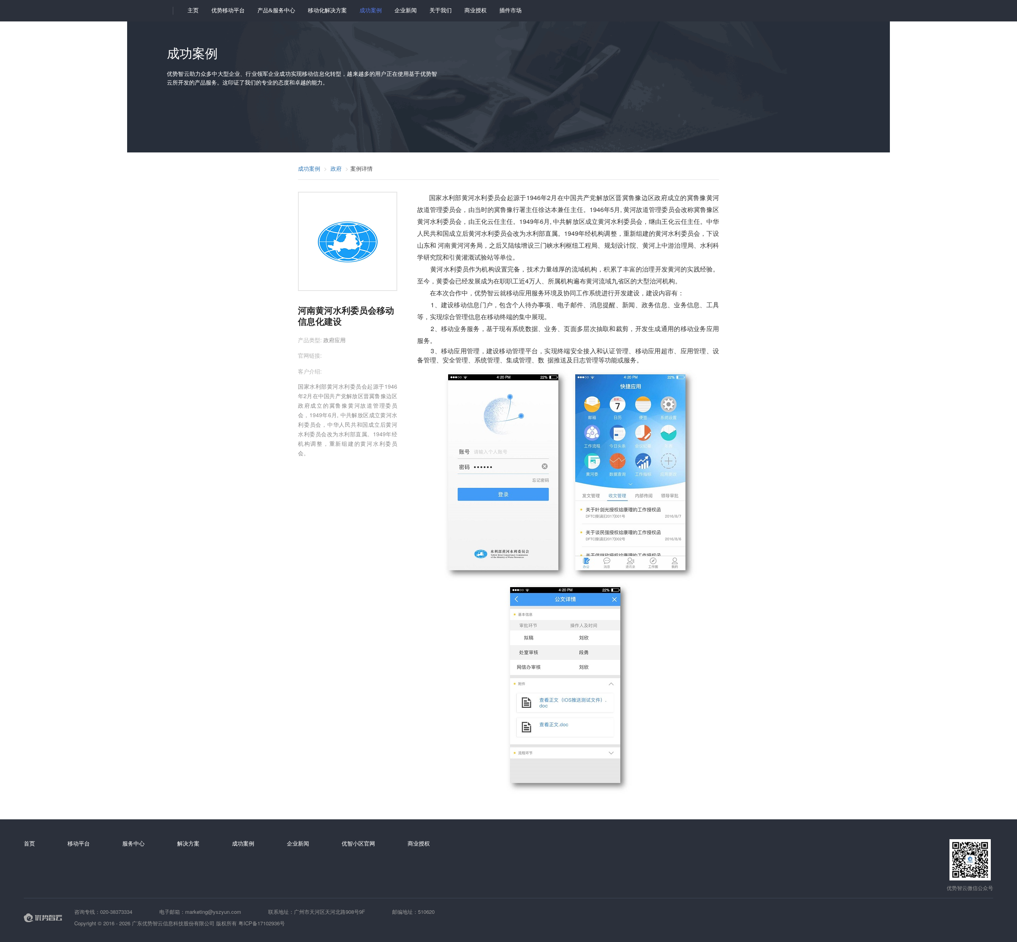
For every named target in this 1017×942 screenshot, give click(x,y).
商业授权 (475, 10)
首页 (29, 843)
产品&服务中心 (276, 10)
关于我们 (440, 10)
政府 (336, 168)
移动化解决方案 (327, 10)
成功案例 (371, 10)
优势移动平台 (228, 10)
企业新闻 (405, 10)
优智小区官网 (358, 843)
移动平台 (79, 843)
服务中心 (133, 843)
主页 (193, 10)
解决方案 (188, 843)
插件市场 (510, 10)
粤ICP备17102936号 (261, 923)
